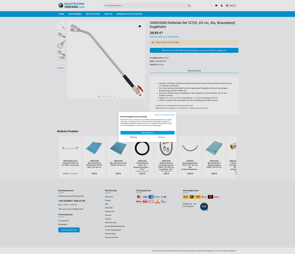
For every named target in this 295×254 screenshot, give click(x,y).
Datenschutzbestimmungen (165, 115)
